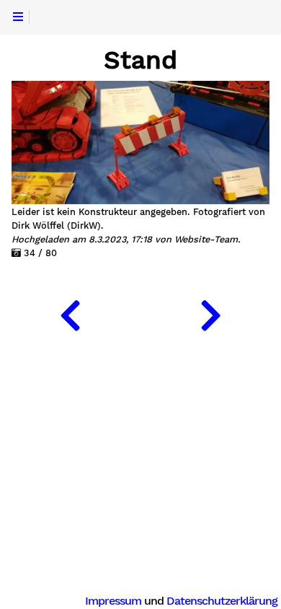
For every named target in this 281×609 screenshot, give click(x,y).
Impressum (113, 601)
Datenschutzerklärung (221, 601)
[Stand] (70, 312)
